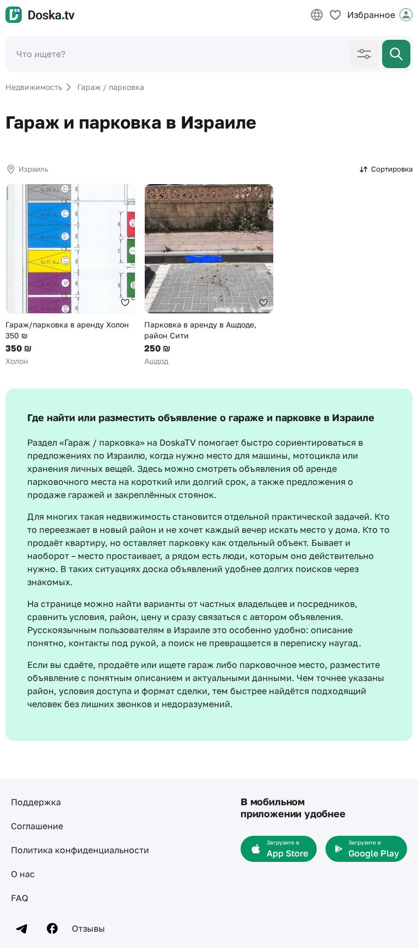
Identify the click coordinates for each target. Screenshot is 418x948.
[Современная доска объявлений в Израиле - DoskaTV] (40, 15)
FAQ (19, 897)
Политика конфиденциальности (80, 849)
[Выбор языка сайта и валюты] (316, 14)
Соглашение (37, 826)
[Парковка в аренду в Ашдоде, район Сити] (209, 275)
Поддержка (36, 802)
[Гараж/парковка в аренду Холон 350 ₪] (70, 275)
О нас (23, 873)
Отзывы (88, 928)
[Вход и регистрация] (406, 15)
